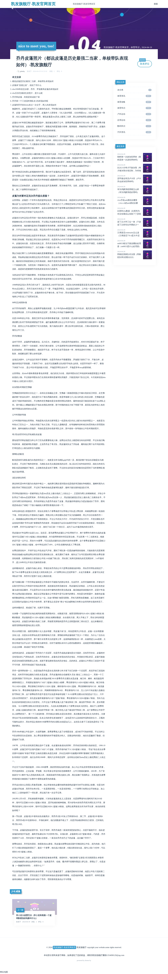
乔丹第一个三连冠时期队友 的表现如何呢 (30, 101)
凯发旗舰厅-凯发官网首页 (33, 4)
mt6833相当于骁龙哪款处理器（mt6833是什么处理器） (129, 243)
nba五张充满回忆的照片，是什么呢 (27, 93)
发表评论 (144, 63)
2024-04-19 (147, 47)
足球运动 (133, 120)
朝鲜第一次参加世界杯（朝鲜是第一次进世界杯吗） (129, 157)
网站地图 (4, 972)
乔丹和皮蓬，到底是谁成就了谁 (26, 97)
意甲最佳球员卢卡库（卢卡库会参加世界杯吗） (129, 178)
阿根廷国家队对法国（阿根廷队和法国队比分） (129, 254)
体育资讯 (133, 96)
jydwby (22, 71)
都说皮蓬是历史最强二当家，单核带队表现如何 (32, 81)
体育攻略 (133, 102)
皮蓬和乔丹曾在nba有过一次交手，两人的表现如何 (34, 105)
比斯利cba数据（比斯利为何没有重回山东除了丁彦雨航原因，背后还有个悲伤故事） (129, 214)
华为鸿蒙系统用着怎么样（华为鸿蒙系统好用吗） (128, 189)
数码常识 (133, 126)
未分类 (134, 90)
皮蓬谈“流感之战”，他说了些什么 (26, 85)
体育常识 (135, 47)
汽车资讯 (133, 132)
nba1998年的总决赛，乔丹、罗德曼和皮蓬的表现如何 (35, 89)
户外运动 (133, 114)
